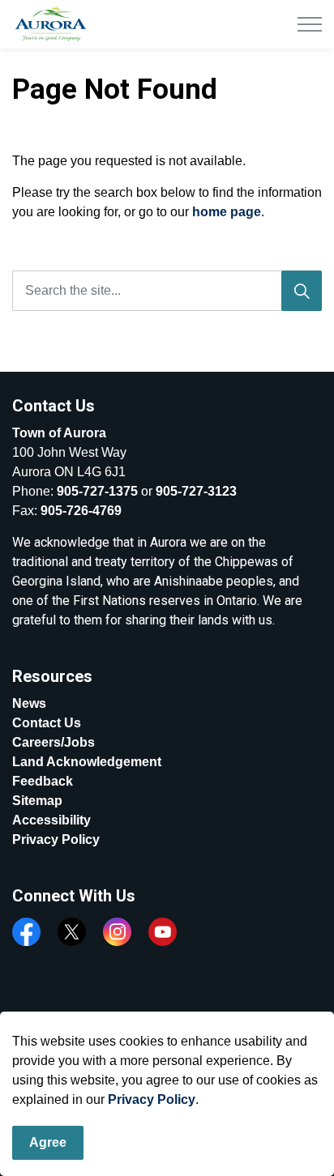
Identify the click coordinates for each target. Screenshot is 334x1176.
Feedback (42, 781)
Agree (47, 1142)
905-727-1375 (97, 491)
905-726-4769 (81, 511)
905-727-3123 (196, 491)
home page (226, 212)
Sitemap (37, 800)
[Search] (301, 291)
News (29, 703)
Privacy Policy (151, 1099)
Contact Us (46, 723)
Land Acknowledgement (86, 762)
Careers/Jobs (53, 742)
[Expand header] (309, 24)
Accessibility (51, 820)
